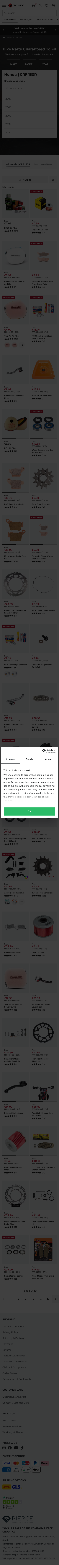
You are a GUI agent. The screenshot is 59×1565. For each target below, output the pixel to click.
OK (29, 811)
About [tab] (48, 759)
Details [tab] (29, 759)
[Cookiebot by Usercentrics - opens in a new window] (42, 751)
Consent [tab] (10, 759)
